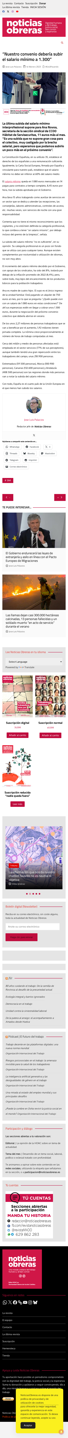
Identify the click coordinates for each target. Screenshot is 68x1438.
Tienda (25, 7)
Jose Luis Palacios (14, 66)
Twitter (8, 11)
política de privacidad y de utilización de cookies (35, 1400)
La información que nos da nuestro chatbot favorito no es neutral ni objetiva (32, 876)
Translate (29, 667)
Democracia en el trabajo (19, 1003)
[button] (27, 894)
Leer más (17, 804)
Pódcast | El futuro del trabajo (26, 1036)
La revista (7, 3)
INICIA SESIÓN (38, 7)
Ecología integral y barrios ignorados (25, 996)
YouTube (17, 11)
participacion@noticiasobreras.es (42, 1172)
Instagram (13, 11)
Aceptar (28, 1425)
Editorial (10, 1143)
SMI (9, 480)
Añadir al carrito (17, 735)
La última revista (11, 7)
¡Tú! (10, 978)
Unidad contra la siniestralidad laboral (26, 1010)
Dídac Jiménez (18, 884)
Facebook (3, 11)
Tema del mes (13, 1153)
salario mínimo (13, 181)
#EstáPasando (52, 66)
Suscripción (31, 3)
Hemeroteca (8, 1348)
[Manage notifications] (61, 1431)
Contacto (19, 3)
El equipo (7, 1320)
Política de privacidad (13, 1416)
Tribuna (13, 865)
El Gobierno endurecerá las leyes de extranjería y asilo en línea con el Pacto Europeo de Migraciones (31, 557)
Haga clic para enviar (21, 937)
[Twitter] (34, 435)
